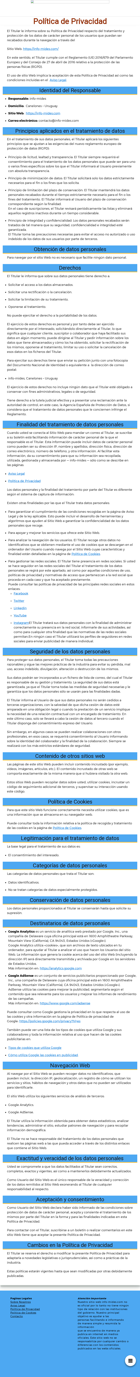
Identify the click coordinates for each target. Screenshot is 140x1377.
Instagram (21, 623)
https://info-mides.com (43, 113)
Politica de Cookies (23, 1312)
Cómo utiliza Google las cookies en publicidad (43, 1055)
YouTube (20, 615)
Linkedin (20, 608)
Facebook (21, 593)
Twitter (19, 601)
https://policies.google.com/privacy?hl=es (49, 1021)
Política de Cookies (86, 554)
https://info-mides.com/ (41, 49)
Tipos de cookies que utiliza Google (34, 1048)
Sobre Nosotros (20, 1302)
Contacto (16, 1316)
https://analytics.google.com (61, 968)
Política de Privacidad (24, 481)
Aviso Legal (58, 80)
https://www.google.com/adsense (65, 1003)
